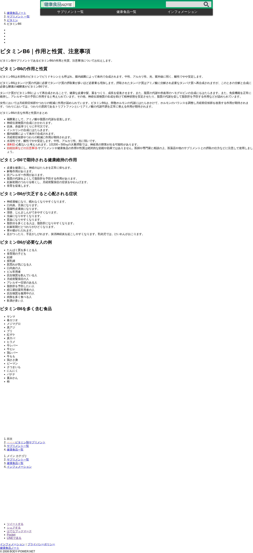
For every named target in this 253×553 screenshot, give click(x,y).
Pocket (11, 534)
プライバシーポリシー (41, 544)
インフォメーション (182, 12)
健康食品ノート (9, 547)
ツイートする (15, 524)
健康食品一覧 (126, 12)
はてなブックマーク (19, 531)
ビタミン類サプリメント (26, 442)
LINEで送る (14, 537)
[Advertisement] (103, 410)
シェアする (14, 527)
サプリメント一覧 (70, 12)
